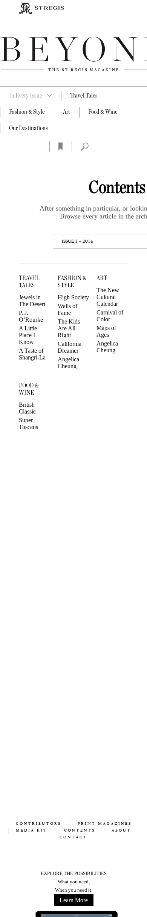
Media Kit (31, 831)
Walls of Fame (67, 309)
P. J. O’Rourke (31, 316)
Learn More (74, 900)
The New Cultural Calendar (107, 297)
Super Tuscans (28, 423)
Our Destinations (28, 128)
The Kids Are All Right (69, 328)
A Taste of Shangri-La (32, 354)
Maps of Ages (106, 331)
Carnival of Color (109, 315)
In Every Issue (25, 96)
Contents (79, 831)
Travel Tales (84, 96)
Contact (73, 837)
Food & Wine (103, 112)
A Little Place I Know (28, 335)
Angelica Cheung (68, 362)
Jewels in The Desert (32, 300)
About (121, 831)
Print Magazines (105, 824)
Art (66, 112)
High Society (73, 297)
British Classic (27, 408)
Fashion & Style (27, 112)
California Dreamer (69, 347)
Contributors (38, 824)
